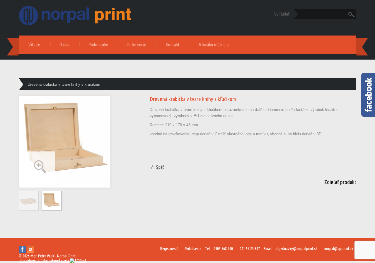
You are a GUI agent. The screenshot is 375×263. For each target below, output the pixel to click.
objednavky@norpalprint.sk (296, 248)
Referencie (136, 44)
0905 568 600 (223, 248)
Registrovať (169, 248)
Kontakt (173, 44)
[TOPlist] (78, 260)
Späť (160, 167)
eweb (65, 260)
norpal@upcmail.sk (338, 248)
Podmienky (98, 44)
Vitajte (34, 44)
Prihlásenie (193, 248)
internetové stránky (33, 260)
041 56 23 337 (250, 248)
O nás (64, 44)
